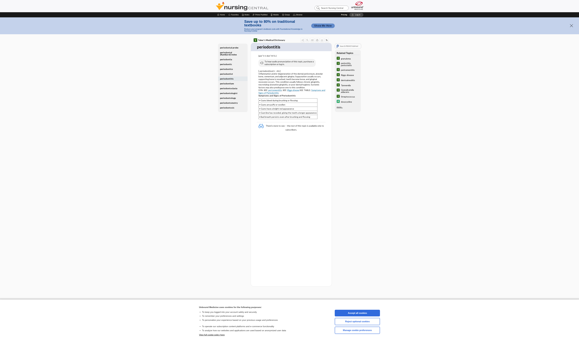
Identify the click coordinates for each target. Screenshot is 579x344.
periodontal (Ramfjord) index (228, 53)
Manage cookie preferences (357, 330)
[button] (298, 14)
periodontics (226, 69)
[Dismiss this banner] (571, 25)
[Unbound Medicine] (357, 5)
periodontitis (227, 78)
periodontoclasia (228, 88)
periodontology (228, 98)
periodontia (226, 59)
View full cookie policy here (212, 335)
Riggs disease (293, 90)
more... (340, 107)
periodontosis (227, 107)
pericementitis (275, 90)
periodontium (227, 83)
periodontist (226, 74)
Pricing (344, 15)
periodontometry (229, 103)
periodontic (226, 64)
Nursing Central (253, 6)
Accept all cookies (357, 313)
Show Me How (323, 25)
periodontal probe (229, 47)
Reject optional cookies (357, 321)
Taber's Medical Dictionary (271, 40)
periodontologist (228, 93)
